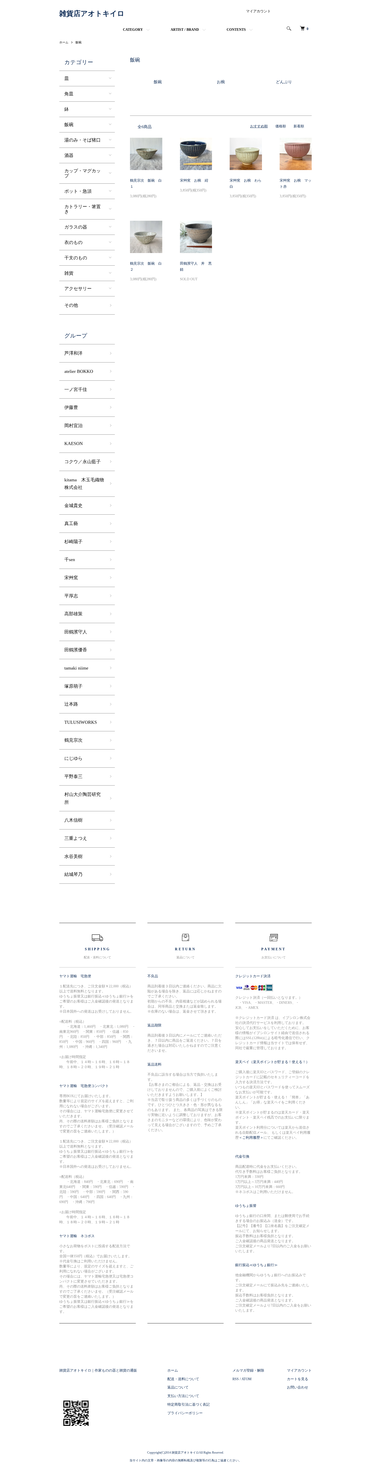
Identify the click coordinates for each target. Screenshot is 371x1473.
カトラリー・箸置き (82, 209)
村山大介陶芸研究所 (82, 798)
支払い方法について (183, 1396)
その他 (71, 305)
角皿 (68, 93)
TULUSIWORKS (80, 722)
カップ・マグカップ (82, 173)
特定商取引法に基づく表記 (188, 1404)
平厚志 (71, 595)
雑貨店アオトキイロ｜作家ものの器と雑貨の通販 (98, 1370)
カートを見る (297, 1379)
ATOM (246, 1379)
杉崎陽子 (73, 541)
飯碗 (78, 42)
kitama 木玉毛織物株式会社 (84, 483)
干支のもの (75, 257)
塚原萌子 (73, 686)
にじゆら (73, 758)
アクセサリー (78, 288)
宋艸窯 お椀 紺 (194, 180)
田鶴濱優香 (75, 649)
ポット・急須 (78, 191)
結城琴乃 (73, 874)
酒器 (68, 155)
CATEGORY (133, 30)
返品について (178, 1387)
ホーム (63, 42)
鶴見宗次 (73, 740)
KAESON (73, 443)
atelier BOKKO (78, 371)
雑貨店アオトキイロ (91, 13)
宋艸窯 (71, 577)
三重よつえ (75, 838)
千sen (69, 559)
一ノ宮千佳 (75, 389)
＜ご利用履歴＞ (251, 1138)
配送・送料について (183, 1379)
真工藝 (71, 523)
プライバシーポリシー (185, 1413)
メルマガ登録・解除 (248, 1370)
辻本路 (71, 704)
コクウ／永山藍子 (82, 461)
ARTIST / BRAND (185, 30)
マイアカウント (258, 11)
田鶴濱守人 (75, 631)
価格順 (280, 126)
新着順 (299, 126)
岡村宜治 (73, 425)
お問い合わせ (297, 1387)
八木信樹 (73, 820)
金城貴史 (73, 505)
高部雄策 (73, 613)
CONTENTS (236, 30)
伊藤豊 (71, 407)
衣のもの (73, 242)
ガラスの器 (75, 227)
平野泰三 (73, 776)
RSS (235, 1379)
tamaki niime (76, 668)
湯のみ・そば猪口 (82, 140)
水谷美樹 (73, 856)
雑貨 (68, 273)
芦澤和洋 (73, 353)
